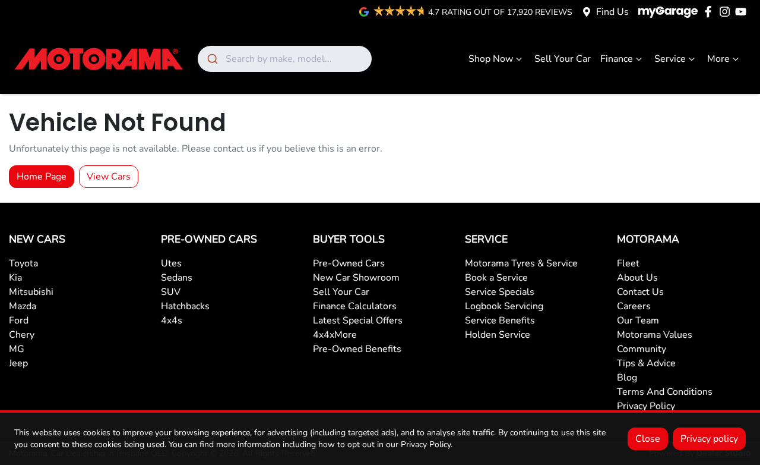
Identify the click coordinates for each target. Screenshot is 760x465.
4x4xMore (335, 334)
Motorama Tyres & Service (521, 263)
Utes (171, 263)
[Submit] (212, 59)
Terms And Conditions (664, 391)
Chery (21, 334)
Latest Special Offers (358, 320)
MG (16, 349)
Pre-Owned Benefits (357, 349)
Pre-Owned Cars (349, 263)
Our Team (638, 320)
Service (670, 58)
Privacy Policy (646, 406)
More (718, 58)
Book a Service (496, 277)
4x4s (171, 320)
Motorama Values (654, 334)
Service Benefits (500, 320)
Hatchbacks (185, 306)
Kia (15, 277)
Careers (634, 306)
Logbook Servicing (504, 306)
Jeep (18, 363)
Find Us (612, 11)
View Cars (109, 176)
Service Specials (499, 292)
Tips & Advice (646, 363)
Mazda (22, 306)
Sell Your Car (562, 58)
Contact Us (640, 292)
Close (647, 438)
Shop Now (490, 58)
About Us (637, 277)
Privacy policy (709, 438)
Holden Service (497, 334)
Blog (627, 377)
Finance (616, 58)
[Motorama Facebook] (710, 11)
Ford (18, 320)
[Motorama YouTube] (743, 11)
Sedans (176, 277)
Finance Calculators (355, 306)
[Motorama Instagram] (727, 11)
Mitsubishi (31, 292)
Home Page (41, 176)
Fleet (628, 263)
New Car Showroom (356, 277)
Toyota (23, 263)
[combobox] (285, 59)
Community (641, 349)
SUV (170, 292)
